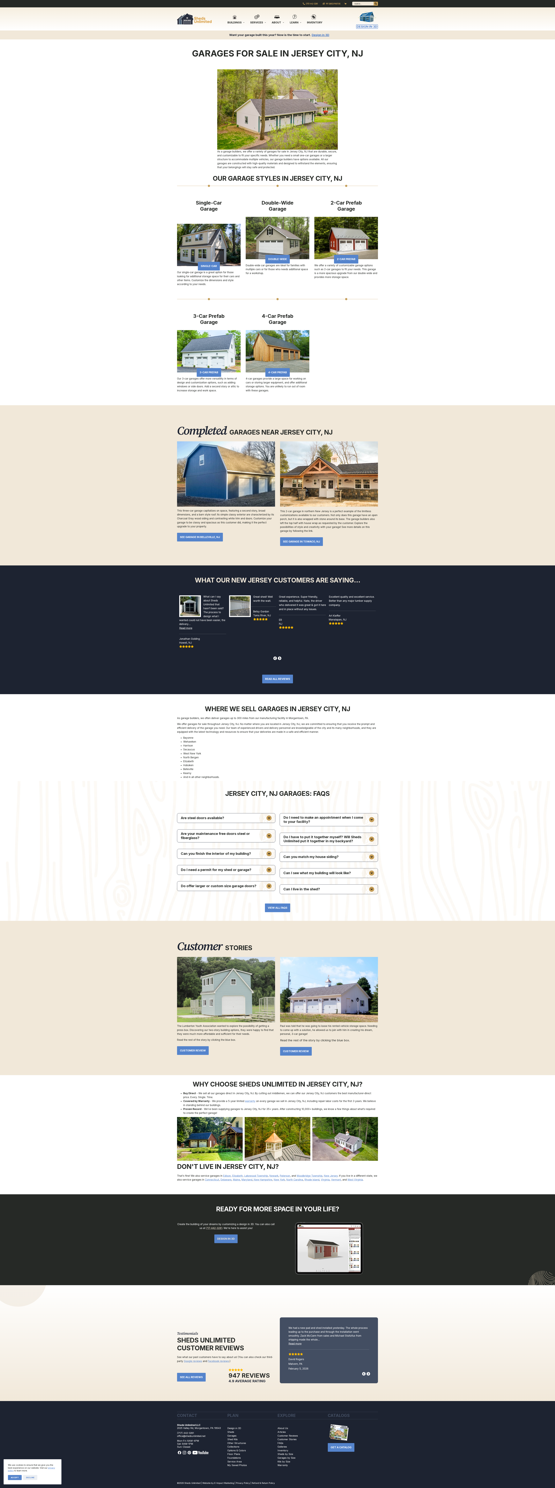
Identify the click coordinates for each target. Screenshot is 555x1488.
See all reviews (191, 1380)
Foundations (234, 1461)
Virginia (325, 1179)
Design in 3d (226, 1238)
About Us (283, 1432)
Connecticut (212, 1179)
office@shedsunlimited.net (191, 1439)
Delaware (226, 1179)
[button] (335, 628)
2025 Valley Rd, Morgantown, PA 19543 (199, 1431)
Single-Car (209, 266)
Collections (233, 1450)
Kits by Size (284, 1465)
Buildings (234, 22)
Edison (227, 1175)
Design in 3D (234, 1432)
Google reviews (193, 1364)
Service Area (234, 1465)
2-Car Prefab (346, 259)
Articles (282, 1435)
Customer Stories (287, 1442)
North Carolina (294, 1179)
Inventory (314, 22)
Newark (273, 1175)
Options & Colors (236, 1454)
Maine (236, 1179)
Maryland (247, 1179)
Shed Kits (232, 1442)
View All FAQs (277, 907)
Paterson (285, 1175)
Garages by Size (286, 1461)
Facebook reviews (218, 1364)
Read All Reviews (277, 678)
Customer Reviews (288, 1439)
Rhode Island (312, 1179)
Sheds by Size (285, 1457)
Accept (15, 1477)
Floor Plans (233, 1457)
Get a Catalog (341, 1450)
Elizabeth (237, 1175)
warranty (250, 1101)
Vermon (335, 1179)
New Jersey (331, 1175)
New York (279, 1179)
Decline (30, 1477)
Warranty (283, 1468)
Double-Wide (277, 259)
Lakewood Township (256, 1175)
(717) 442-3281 (312, 3)
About (276, 22)
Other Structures (236, 1446)
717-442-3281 (214, 1228)
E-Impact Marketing (224, 1486)
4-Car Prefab (277, 372)
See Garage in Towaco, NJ (301, 541)
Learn (294, 22)
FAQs (280, 1446)
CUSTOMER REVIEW (193, 1050)
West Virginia (355, 1179)
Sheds (230, 1435)
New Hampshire (262, 1179)
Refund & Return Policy (263, 1486)
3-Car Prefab (209, 372)
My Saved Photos (333, 3)
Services (256, 22)
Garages (231, 1439)
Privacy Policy (243, 1486)
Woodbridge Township (309, 1175)
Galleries (282, 1450)
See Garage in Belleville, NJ (200, 537)
